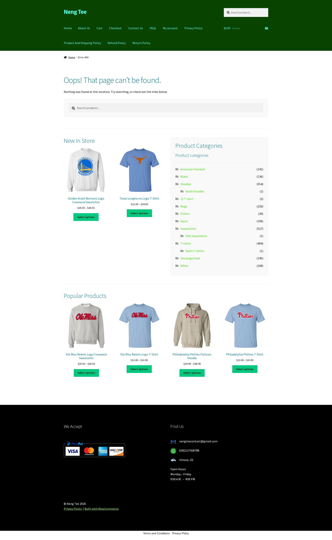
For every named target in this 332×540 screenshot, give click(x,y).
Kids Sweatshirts (196, 236)
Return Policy (141, 43)
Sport (184, 221)
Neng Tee (75, 12)
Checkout (115, 28)
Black (184, 176)
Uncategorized (190, 258)
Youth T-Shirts (194, 251)
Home (68, 28)
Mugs (183, 206)
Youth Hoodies (194, 191)
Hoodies (185, 184)
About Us (84, 28)
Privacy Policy (193, 28)
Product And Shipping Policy (82, 43)
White (184, 266)
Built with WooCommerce (102, 509)
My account (170, 28)
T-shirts (185, 243)
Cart (99, 28)
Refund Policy (117, 43)
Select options (86, 217)
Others (185, 214)
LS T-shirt (186, 199)
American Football (192, 169)
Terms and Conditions (156, 533)
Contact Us (135, 28)
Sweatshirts (188, 228)
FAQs (153, 28)
